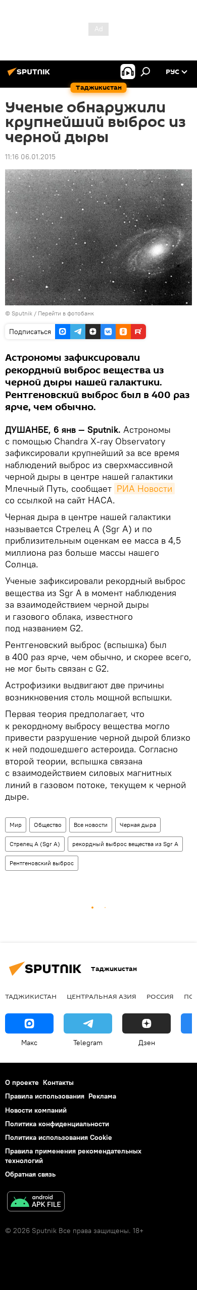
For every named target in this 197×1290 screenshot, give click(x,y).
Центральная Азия (101, 996)
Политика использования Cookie (58, 1137)
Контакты (58, 1082)
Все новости (91, 824)
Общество (48, 824)
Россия (160, 996)
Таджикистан (31, 996)
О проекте (22, 1082)
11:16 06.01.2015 (30, 156)
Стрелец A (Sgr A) (35, 844)
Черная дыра (138, 824)
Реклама (102, 1096)
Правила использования (44, 1096)
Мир (16, 824)
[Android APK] (36, 1202)
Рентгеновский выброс (42, 863)
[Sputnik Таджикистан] (30, 75)
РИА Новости (144, 488)
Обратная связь (30, 1174)
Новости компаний (36, 1110)
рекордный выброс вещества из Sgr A (125, 844)
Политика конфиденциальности (57, 1123)
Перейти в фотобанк (66, 313)
